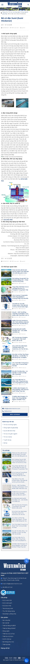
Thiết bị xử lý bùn (7, 636)
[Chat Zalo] (26, 660)
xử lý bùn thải (8, 219)
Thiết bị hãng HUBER (9, 625)
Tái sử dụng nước (7, 608)
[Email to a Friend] (7, 25)
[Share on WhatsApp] (2, 25)
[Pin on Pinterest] (9, 25)
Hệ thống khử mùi (8, 642)
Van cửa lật (5, 623)
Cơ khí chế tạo (6, 639)
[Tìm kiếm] (28, 4)
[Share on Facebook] (4, 25)
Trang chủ (5, 12)
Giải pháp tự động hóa (9, 614)
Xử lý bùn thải (6, 605)
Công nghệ (5, 631)
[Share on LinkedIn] (11, 25)
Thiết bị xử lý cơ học (8, 633)
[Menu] (2, 4)
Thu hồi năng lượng (8, 611)
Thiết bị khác (6, 644)
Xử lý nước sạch (7, 603)
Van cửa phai (6, 620)
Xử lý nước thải (7, 600)
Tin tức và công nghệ (14, 12)
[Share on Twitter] (5, 25)
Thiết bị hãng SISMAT (9, 628)
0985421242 (8, 411)
